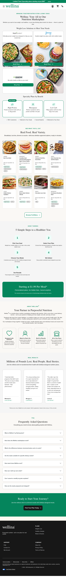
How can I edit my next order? (13, 470)
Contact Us (7, 547)
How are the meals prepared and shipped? (17, 486)
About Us (37, 545)
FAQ (5, 545)
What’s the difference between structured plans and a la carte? (23, 448)
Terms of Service (39, 550)
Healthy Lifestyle (39, 531)
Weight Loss (38, 528)
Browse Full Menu (32, 215)
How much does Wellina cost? (13, 463)
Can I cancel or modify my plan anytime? (17, 478)
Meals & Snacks (39, 533)
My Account (7, 550)
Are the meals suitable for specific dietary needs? (19, 455)
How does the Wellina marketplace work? (17, 440)
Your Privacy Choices (10, 569)
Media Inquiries (17, 561)
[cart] (58, 6)
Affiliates (32, 561)
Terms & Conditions (6, 561)
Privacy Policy (39, 547)
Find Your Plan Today (32, 508)
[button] (33, 1)
